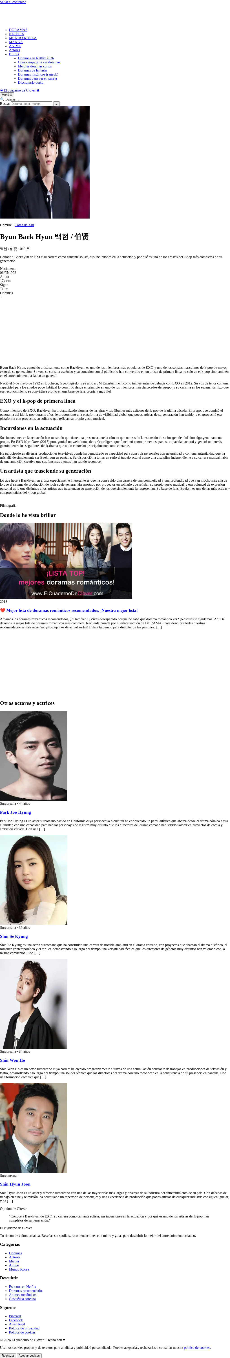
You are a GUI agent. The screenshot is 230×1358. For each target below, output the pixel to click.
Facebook (16, 1320)
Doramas (15, 1253)
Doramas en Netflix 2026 (36, 58)
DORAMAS (18, 30)
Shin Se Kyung (14, 936)
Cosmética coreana (22, 1299)
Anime (14, 1265)
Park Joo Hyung (15, 812)
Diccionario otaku (30, 82)
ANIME (15, 46)
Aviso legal (17, 1324)
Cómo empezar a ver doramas (39, 62)
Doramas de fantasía (32, 70)
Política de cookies (22, 1332)
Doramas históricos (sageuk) (38, 74)
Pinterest (15, 1316)
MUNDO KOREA (23, 38)
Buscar (5, 103)
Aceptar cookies (29, 1355)
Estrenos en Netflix (22, 1287)
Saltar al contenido (13, 2)
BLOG (14, 54)
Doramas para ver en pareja (37, 78)
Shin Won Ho (12, 1060)
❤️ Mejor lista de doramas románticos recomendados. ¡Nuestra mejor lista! (69, 610)
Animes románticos (22, 1295)
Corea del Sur (24, 225)
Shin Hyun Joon (15, 1184)
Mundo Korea (19, 1269)
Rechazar (8, 1355)
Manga (14, 1261)
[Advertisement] (115, 14)
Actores (14, 50)
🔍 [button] (9, 99)
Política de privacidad (24, 1328)
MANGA (16, 42)
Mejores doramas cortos (35, 66)
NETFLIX (16, 34)
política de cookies (197, 1347)
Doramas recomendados (26, 1291)
